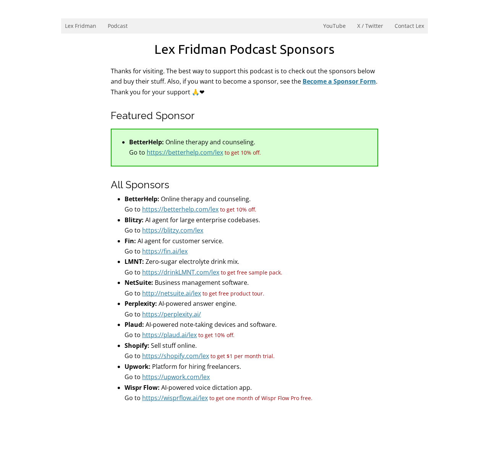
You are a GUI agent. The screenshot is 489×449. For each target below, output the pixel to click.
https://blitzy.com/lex (172, 230)
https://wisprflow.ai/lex (175, 398)
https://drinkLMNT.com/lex (180, 272)
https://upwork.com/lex (176, 377)
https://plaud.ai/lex (169, 335)
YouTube (334, 25)
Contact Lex (409, 25)
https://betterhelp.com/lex (185, 152)
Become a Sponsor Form (339, 81)
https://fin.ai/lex (165, 251)
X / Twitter (370, 25)
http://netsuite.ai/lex (171, 293)
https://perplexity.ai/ (171, 314)
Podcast (118, 25)
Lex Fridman (80, 25)
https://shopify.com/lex (175, 356)
